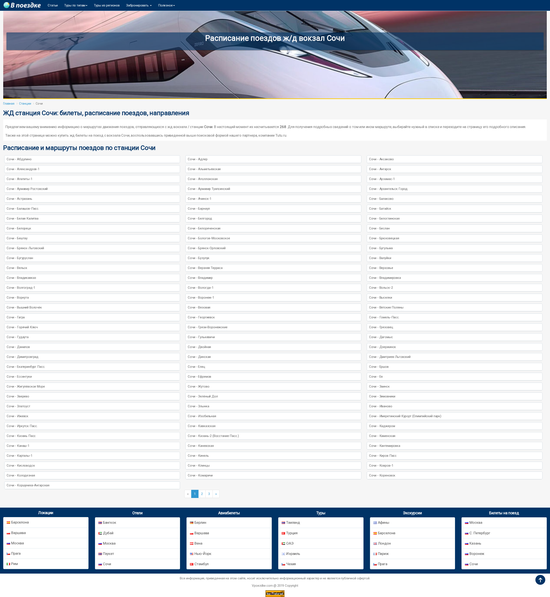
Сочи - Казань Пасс (21, 436)
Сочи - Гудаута (18, 337)
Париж (383, 553)
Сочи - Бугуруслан (20, 258)
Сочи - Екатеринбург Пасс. (26, 367)
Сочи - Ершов (379, 367)
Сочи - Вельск (17, 268)
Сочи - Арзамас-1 (382, 179)
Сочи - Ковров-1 (381, 465)
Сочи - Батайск (380, 209)
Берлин (200, 522)
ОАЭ (289, 543)
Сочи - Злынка (198, 406)
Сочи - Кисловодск (21, 465)
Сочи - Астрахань (19, 199)
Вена (198, 543)
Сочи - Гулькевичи (201, 337)
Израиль (293, 553)
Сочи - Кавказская (201, 426)
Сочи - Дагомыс (381, 337)
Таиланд (293, 522)
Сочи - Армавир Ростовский (27, 189)
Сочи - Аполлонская (202, 179)
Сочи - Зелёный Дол (203, 396)
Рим (14, 564)
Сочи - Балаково (381, 199)
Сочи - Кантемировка (384, 446)
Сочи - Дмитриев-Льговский (390, 357)
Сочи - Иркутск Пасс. (22, 426)
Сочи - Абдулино (19, 159)
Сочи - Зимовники (382, 396)
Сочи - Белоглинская (384, 218)
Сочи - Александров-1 (23, 169)
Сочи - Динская (199, 357)
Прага (16, 553)
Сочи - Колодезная (21, 475)
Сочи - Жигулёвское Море (26, 386)
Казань (475, 543)
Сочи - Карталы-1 (19, 456)
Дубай (108, 533)
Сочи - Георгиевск (201, 317)
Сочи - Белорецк (19, 228)
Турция (292, 533)
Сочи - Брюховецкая (384, 238)
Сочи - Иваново (380, 406)
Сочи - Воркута (18, 297)
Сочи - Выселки (380, 297)
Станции (25, 103)
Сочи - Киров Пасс (383, 456)
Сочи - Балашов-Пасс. (23, 209)
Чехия (291, 564)
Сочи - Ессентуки (19, 377)
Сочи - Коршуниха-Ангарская (28, 485)
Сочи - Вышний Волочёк (24, 307)
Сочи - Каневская (201, 446)
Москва (17, 543)
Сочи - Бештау (17, 238)
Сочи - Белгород (200, 218)
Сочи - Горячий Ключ (22, 327)
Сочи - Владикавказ (21, 278)
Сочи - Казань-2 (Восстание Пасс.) (213, 436)
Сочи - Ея (376, 377)
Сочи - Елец (196, 367)
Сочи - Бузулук (198, 258)
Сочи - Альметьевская (204, 169)
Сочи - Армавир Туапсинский (209, 189)
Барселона (20, 522)
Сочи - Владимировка (385, 278)
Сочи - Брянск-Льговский (25, 248)
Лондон (384, 543)
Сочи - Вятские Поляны (386, 307)
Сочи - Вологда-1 (201, 288)
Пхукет (108, 553)
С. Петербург (479, 533)
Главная (8, 103)
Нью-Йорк (202, 553)
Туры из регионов (107, 5)
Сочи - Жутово (198, 386)
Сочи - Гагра (16, 317)
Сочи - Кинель (198, 456)
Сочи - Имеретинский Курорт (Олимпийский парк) (405, 416)
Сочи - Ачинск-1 (199, 199)
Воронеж (476, 553)
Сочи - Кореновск (382, 475)
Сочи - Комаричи (200, 475)
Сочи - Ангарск (380, 169)
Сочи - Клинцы (198, 465)
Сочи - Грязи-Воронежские (207, 327)
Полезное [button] (165, 5)
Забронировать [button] (138, 5)
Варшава (18, 533)
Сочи (107, 564)
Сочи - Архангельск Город (388, 189)
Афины (383, 522)
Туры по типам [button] (74, 5)
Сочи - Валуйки (380, 258)
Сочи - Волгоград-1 (21, 288)
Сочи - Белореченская (204, 228)
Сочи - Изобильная (202, 416)
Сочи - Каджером (382, 426)
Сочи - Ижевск (17, 416)
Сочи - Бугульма (381, 248)
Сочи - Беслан (379, 228)
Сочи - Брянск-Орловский (207, 248)
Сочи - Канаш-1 (18, 446)
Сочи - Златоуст (18, 406)
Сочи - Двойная (199, 347)
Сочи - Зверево (18, 396)
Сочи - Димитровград (22, 357)
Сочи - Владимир (200, 278)
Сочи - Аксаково (381, 159)
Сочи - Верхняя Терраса (205, 268)
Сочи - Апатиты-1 (19, 179)
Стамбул (201, 564)
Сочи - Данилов (18, 347)
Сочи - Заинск (379, 386)
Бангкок (109, 522)
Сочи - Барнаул (199, 209)
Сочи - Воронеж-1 (201, 297)
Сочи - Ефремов (199, 377)
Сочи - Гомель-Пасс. (384, 317)
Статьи (53, 5)
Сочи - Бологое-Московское (209, 238)
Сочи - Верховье (381, 268)
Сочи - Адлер (197, 159)
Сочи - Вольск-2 (381, 288)
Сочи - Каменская (382, 436)
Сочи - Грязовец (381, 327)
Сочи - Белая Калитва (22, 218)
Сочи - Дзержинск (382, 347)
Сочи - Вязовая (199, 307)
